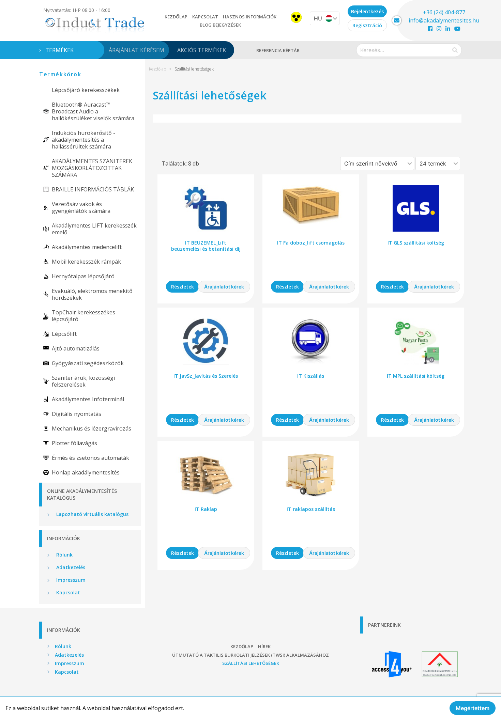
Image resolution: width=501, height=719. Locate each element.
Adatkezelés (70, 567)
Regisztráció (367, 25)
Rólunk (64, 554)
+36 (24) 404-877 (444, 12)
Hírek (264, 646)
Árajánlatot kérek (224, 287)
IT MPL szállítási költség (415, 376)
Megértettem (472, 708)
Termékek (59, 50)
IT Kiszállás (310, 376)
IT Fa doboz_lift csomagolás (311, 242)
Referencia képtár (278, 50)
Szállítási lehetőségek (250, 663)
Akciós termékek (201, 50)
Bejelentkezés (367, 11)
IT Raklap (206, 509)
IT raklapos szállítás (311, 509)
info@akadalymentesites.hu (444, 20)
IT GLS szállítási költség (416, 242)
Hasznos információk (249, 17)
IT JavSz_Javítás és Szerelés (205, 376)
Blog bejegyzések (220, 25)
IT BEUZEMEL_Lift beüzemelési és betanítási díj (206, 245)
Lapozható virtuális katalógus (91, 514)
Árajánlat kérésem (136, 50)
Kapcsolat (205, 17)
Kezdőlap (176, 17)
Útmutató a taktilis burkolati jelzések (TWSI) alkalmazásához (250, 655)
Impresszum (70, 580)
